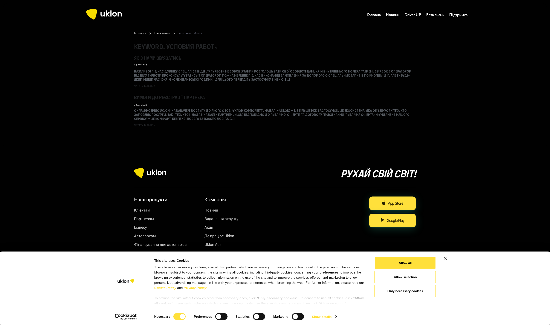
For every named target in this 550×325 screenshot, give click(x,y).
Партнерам (144, 218)
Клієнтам (142, 210)
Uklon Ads (213, 244)
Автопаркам (145, 236)
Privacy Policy (195, 288)
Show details (322, 316)
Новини (392, 15)
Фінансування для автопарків (160, 244)
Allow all (405, 263)
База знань (435, 15)
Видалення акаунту (221, 218)
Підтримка (458, 15)
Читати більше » (144, 85)
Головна (374, 15)
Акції (209, 227)
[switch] (221, 316)
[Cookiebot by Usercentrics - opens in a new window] (126, 316)
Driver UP (413, 15)
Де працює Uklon (219, 236)
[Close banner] (445, 258)
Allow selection (405, 277)
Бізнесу (140, 227)
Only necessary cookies (405, 291)
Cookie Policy (165, 288)
